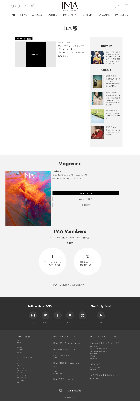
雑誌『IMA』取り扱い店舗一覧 (99, 351)
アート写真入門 (21, 377)
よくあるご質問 (94, 346)
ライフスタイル (21, 375)
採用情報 (92, 356)
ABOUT (55, 366)
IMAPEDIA (64, 349)
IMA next (65, 336)
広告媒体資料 (94, 353)
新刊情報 (19, 347)
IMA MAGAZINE (58, 369)
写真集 (55, 357)
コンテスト (20, 349)
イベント (19, 345)
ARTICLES (24, 357)
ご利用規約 (93, 369)
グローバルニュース (22, 370)
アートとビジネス (22, 380)
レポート (19, 365)
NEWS (24, 336)
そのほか (19, 352)
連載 (18, 382)
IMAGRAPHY (67, 343)
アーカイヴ (20, 373)
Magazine (70, 163)
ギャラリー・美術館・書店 (61, 355)
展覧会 (19, 342)
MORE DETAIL (85, 193)
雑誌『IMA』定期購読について (99, 349)
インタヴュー (21, 363)
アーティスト (57, 353)
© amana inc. (70, 397)
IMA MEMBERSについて (97, 378)
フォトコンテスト (58, 374)
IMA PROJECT (66, 363)
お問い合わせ (94, 358)
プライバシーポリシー (96, 367)
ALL (18, 340)
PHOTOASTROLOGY (104, 336)
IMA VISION (63, 379)
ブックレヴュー (21, 368)
